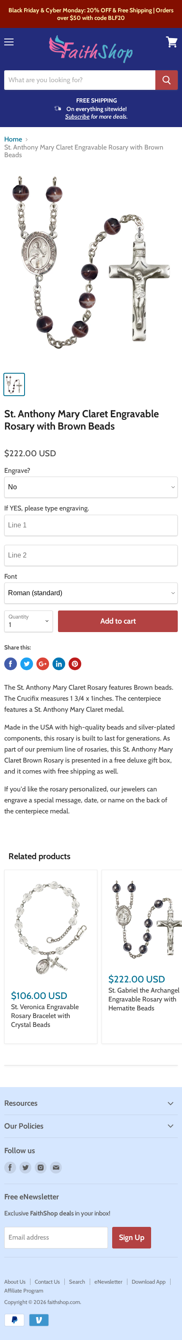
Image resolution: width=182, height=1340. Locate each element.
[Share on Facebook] (10, 664)
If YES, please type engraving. (46, 508)
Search (77, 1281)
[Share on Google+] (42, 664)
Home (13, 139)
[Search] (166, 80)
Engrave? (17, 470)
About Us (14, 1281)
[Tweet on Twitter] (26, 664)
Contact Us (47, 1281)
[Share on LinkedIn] (58, 664)
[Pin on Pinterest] (75, 664)
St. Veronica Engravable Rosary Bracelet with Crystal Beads (45, 1016)
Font (10, 576)
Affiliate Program (23, 1290)
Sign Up (131, 1237)
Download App (148, 1281)
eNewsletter (108, 1281)
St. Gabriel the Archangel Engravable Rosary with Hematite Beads (143, 999)
